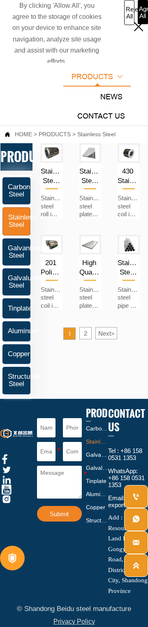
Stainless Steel (96, 134)
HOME (23, 134)
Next (106, 333)
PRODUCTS (55, 134)
